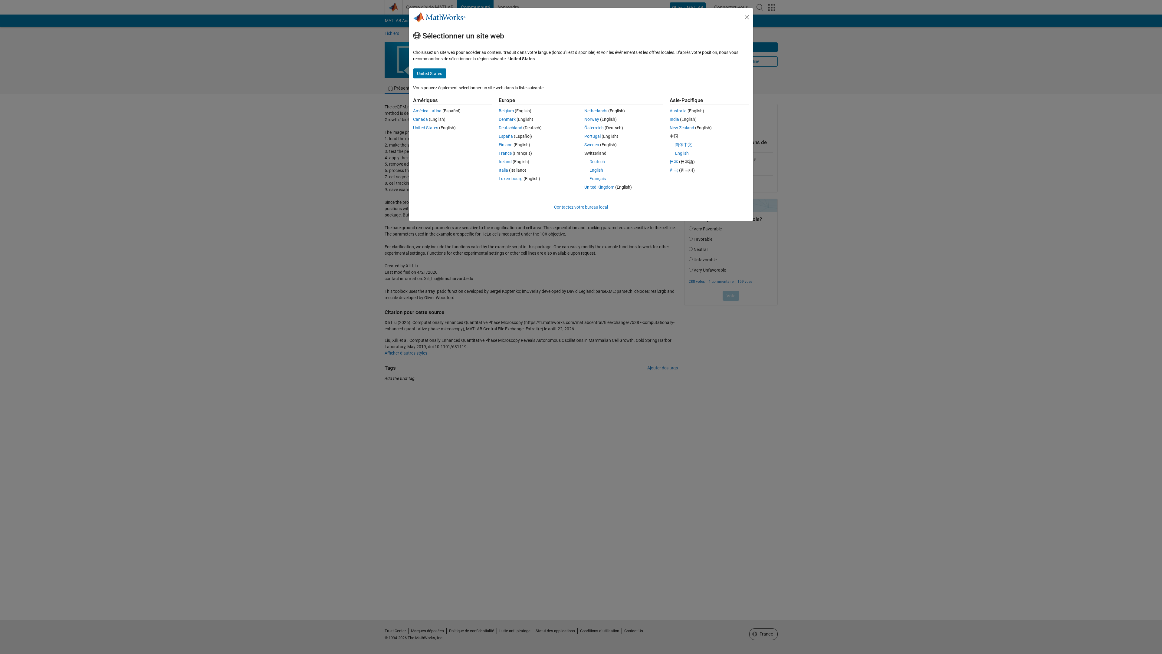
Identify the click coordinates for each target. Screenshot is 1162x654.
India (674, 119)
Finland (506, 144)
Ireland (505, 161)
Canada (420, 119)
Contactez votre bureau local (581, 207)
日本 (674, 161)
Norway (591, 119)
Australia (678, 110)
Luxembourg (511, 178)
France (505, 153)
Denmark (507, 119)
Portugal (592, 136)
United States (425, 127)
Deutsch (597, 161)
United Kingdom (599, 187)
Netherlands (595, 110)
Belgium (506, 110)
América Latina (427, 110)
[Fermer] (747, 17)
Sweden (591, 144)
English (596, 170)
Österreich (594, 127)
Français (597, 178)
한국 (674, 170)
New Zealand (682, 127)
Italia (503, 170)
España (506, 136)
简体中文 (683, 144)
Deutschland (510, 127)
